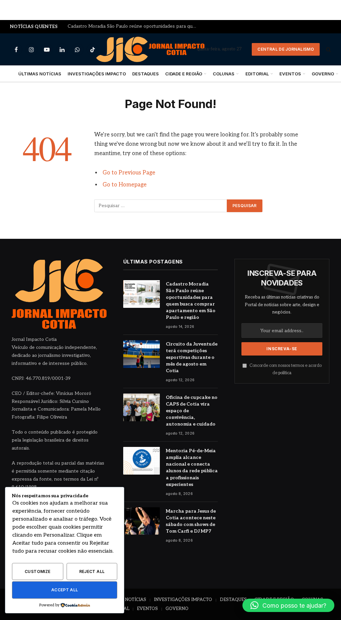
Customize (37, 571)
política (284, 373)
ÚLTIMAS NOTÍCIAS (39, 73)
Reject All (92, 571)
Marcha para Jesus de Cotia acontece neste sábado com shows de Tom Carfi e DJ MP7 (191, 521)
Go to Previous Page (129, 172)
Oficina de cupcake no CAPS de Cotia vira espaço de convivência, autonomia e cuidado (191, 411)
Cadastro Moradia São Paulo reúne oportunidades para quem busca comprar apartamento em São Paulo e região (190, 300)
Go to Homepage (125, 184)
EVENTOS (290, 73)
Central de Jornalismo (285, 49)
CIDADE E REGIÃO (183, 73)
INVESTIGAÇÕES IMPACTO (97, 73)
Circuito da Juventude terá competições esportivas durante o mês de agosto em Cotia (134, 26)
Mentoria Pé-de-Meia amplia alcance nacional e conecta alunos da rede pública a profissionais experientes (192, 467)
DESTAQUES (145, 73)
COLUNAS (223, 73)
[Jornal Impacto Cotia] (150, 49)
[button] (288, 605)
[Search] (328, 49)
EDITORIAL (257, 73)
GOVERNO (177, 608)
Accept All (64, 589)
